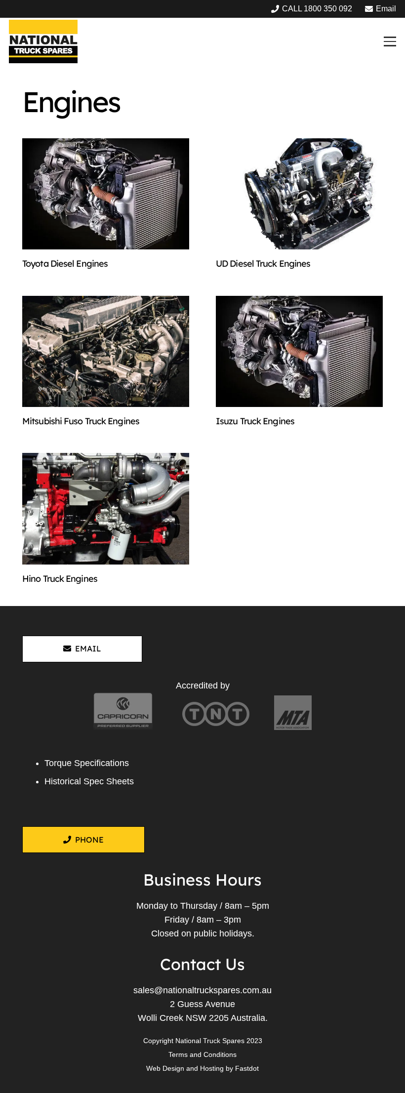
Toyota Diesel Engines (65, 263)
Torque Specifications (86, 763)
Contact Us (202, 964)
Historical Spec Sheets (89, 781)
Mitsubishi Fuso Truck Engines (80, 421)
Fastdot (247, 1068)
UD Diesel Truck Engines (263, 263)
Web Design (165, 1068)
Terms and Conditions (202, 1054)
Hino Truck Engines (59, 578)
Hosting (212, 1068)
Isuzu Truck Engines (255, 421)
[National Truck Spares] (43, 41)
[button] (389, 41)
